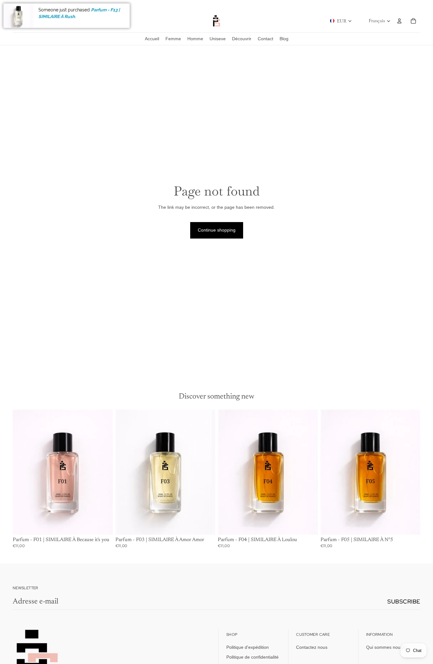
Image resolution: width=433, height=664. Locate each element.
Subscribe (403, 601)
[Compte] (399, 21)
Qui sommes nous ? (386, 647)
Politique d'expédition (247, 647)
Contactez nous (311, 647)
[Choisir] (103, 525)
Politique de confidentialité (252, 657)
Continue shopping (217, 230)
